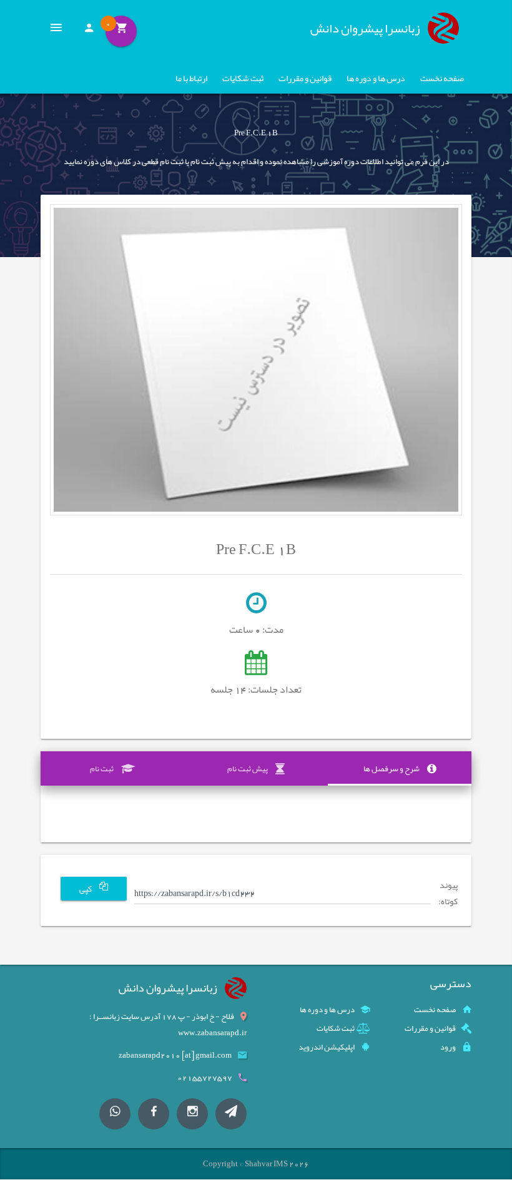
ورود (448, 1047)
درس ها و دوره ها (376, 78)
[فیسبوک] (153, 1113)
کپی (86, 888)
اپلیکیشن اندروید (326, 1047)
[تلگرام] (231, 1113)
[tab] (399, 768)
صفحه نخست (442, 78)
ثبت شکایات (242, 78)
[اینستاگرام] (192, 1113)
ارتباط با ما (191, 78)
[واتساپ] (114, 1113)
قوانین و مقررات (305, 78)
